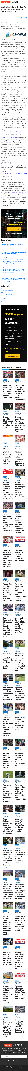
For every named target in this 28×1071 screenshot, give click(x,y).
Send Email (8, 164)
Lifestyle (3, 298)
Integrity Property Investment (9, 137)
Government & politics (7, 294)
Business (3, 292)
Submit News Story (14, 229)
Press (2, 300)
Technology (4, 296)
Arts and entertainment (7, 289)
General (3, 302)
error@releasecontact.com (16, 192)
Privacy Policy (16, 1060)
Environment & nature (7, 290)
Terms (9, 1060)
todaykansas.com (14, 1067)
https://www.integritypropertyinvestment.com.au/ (14, 131)
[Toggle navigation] (25, 2)
